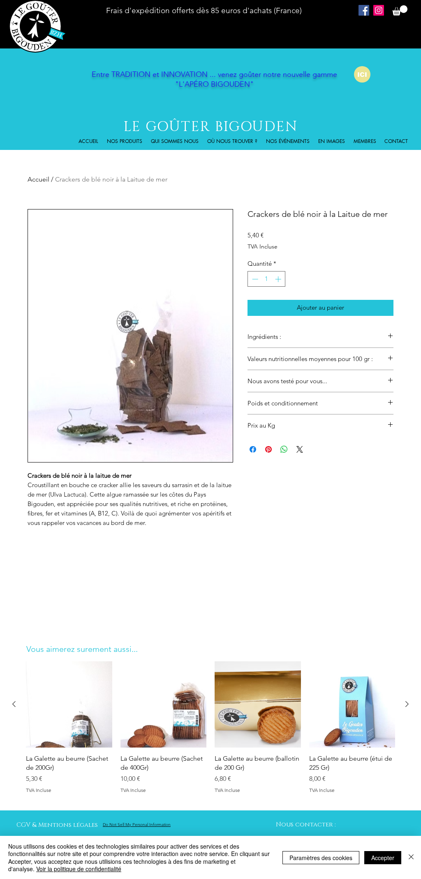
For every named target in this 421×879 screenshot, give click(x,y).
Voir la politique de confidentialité (78, 869)
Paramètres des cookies (320, 858)
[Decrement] (254, 279)
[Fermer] (411, 857)
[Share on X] (300, 449)
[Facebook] (364, 10)
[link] (399, 10)
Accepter (382, 858)
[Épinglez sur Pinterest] (268, 449)
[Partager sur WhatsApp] (284, 449)
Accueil (38, 179)
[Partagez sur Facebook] (253, 449)
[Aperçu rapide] (69, 704)
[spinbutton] (266, 279)
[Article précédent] (14, 704)
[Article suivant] (407, 704)
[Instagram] (378, 10)
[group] (210, 732)
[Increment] (279, 279)
